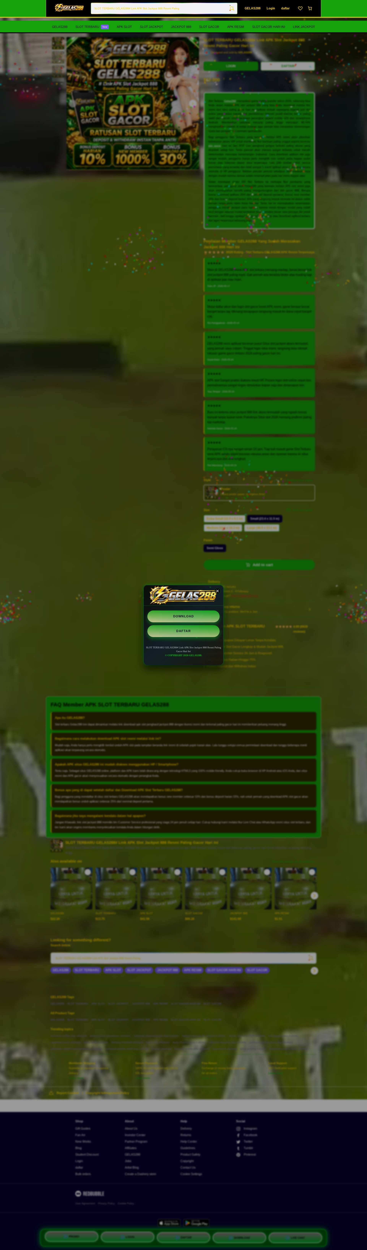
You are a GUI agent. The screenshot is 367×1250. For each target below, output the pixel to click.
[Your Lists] (300, 8)
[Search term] (231, 8)
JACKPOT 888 (181, 26)
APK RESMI (235, 26)
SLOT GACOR (209, 26)
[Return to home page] (69, 8)
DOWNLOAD (183, 616)
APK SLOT (124, 26)
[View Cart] (310, 8)
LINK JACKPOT (304, 26)
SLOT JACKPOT (151, 26)
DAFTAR (183, 630)
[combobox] (164, 8)
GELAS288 (59, 26)
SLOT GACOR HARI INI (268, 26)
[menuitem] (59, 27)
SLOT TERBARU (91, 26)
